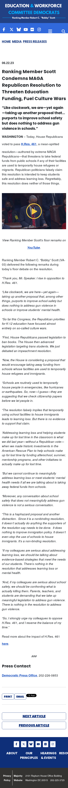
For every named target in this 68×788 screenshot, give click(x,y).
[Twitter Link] (12, 29)
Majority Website (18, 778)
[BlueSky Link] (19, 29)
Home (6, 41)
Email (20, 696)
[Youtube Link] (26, 29)
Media (17, 41)
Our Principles (29, 755)
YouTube (33, 247)
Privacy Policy (7, 778)
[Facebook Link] (5, 29)
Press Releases (35, 41)
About (12, 753)
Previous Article (34, 725)
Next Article (34, 716)
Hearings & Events (48, 755)
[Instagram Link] (40, 29)
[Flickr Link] (33, 29)
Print (8, 696)
